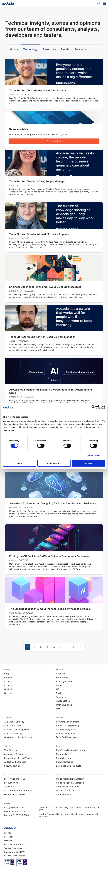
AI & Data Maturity (13, 733)
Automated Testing (13, 754)
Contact (8, 689)
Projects (8, 677)
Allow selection (54, 463)
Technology (30, 49)
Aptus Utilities (63, 701)
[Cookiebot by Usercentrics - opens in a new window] (93, 407)
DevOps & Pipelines (65, 790)
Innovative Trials (64, 704)
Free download (54, 141)
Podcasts (80, 49)
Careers (8, 693)
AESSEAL (60, 673)
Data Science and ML (14, 794)
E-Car (59, 685)
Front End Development (68, 737)
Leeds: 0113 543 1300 (15, 811)
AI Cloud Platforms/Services (18, 790)
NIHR (58, 708)
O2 (57, 689)
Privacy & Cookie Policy (14, 844)
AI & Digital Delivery (14, 725)
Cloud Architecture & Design (70, 778)
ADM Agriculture (64, 681)
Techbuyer (61, 697)
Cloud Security (63, 794)
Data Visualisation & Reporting (71, 750)
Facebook (8, 837)
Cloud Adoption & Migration (70, 782)
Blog (6, 673)
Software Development (67, 721)
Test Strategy (10, 750)
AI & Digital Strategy (14, 721)
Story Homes (62, 677)
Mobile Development (66, 733)
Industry (13, 49)
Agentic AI (9, 786)
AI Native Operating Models (17, 729)
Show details (94, 455)
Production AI (11, 782)
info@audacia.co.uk (14, 807)
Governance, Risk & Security (18, 737)
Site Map (8, 833)
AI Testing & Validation (15, 762)
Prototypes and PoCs (14, 778)
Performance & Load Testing (18, 758)
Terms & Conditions (13, 848)
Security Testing (12, 765)
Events (65, 49)
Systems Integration (66, 729)
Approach (9, 681)
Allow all (88, 463)
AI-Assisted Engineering (68, 725)
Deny (19, 463)
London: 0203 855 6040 (16, 815)
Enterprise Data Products (68, 765)
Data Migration (63, 758)
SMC (58, 693)
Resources (49, 49)
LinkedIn (8, 840)
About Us (8, 685)
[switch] (41, 446)
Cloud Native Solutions (67, 786)
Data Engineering (64, 762)
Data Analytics (63, 754)
